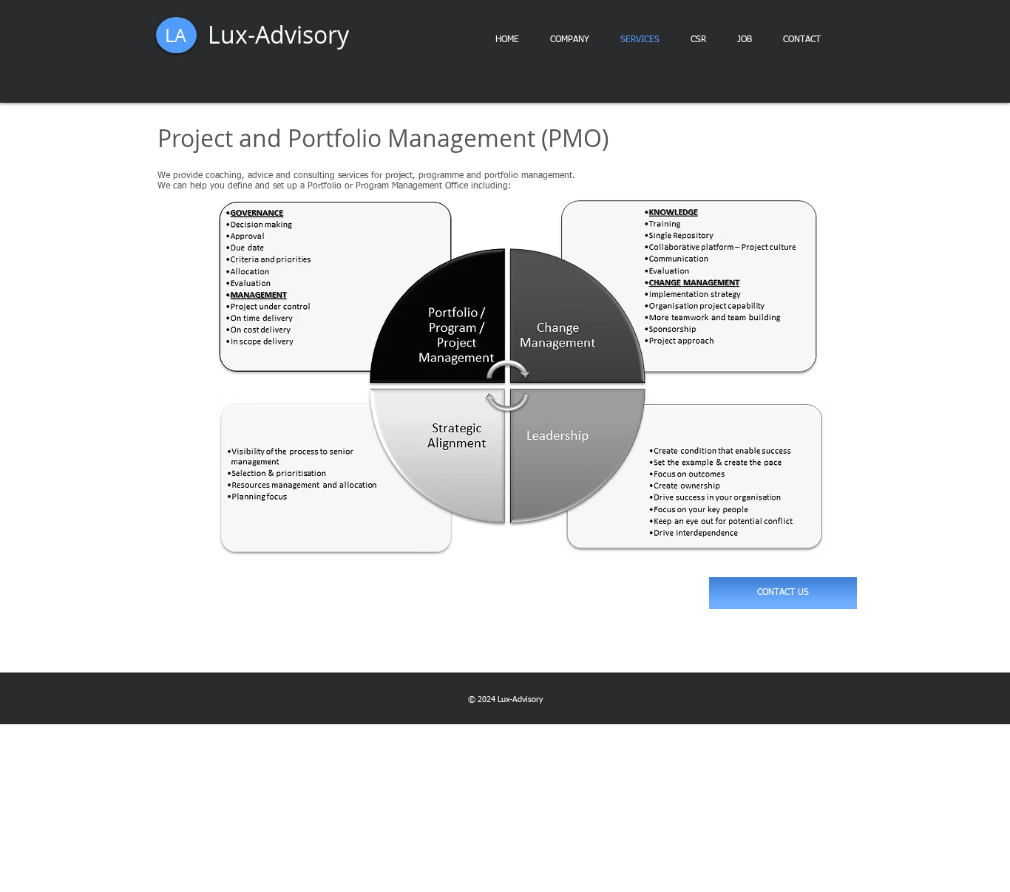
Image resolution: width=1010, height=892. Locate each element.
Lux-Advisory (278, 34)
